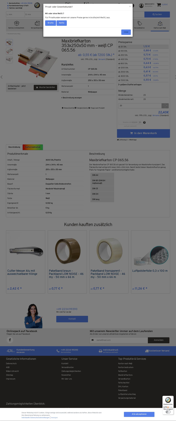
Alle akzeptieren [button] (139, 414)
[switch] (168, 411)
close (126, 32)
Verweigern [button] (54, 418)
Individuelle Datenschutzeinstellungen (36, 418)
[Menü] (172, 397)
